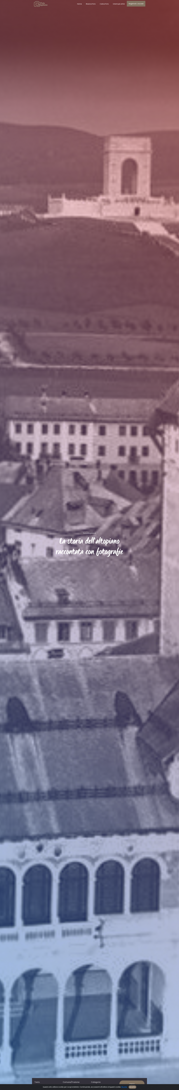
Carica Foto (104, 4)
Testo (37, 1082)
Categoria (95, 1082)
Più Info (124, 1087)
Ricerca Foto (91, 4)
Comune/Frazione (71, 1082)
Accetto (132, 1087)
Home (79, 4)
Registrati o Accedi (136, 4)
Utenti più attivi (119, 4)
